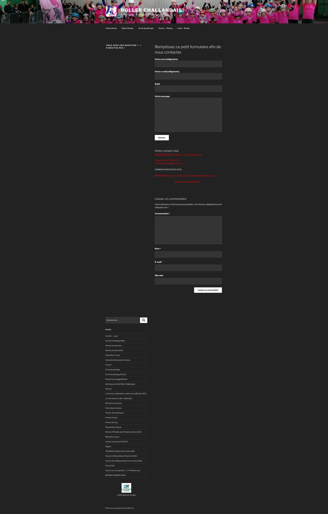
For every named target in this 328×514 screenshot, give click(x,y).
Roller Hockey (128, 28)
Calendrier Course (112, 355)
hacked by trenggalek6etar (116, 379)
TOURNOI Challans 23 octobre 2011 (120, 451)
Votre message (162, 96)
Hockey (108, 389)
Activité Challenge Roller (115, 341)
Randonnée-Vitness (113, 427)
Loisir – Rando (183, 28)
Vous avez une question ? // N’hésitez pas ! (123, 470)
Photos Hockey (111, 422)
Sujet (157, 84)
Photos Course (111, 417)
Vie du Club (110, 465)
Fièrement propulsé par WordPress (119, 508)
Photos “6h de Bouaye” (114, 413)
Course (108, 365)
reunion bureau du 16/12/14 (116, 441)
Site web (159, 275)
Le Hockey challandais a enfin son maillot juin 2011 (126, 393)
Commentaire (162, 213)
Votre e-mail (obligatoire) (167, 71)
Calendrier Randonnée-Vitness (117, 360)
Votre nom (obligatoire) (166, 59)
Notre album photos (113, 408)
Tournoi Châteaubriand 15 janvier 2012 (121, 456)
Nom (158, 248)
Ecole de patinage (145, 28)
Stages (108, 446)
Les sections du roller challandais (118, 398)
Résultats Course (112, 437)
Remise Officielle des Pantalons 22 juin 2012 (123, 432)
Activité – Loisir (111, 336)
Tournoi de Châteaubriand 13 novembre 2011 (123, 461)
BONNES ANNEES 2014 (115, 475)
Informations (111, 28)
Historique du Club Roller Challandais (120, 384)
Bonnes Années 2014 (114, 350)
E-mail (158, 262)
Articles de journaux (113, 345)
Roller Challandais (151, 10)
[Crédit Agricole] (126, 492)
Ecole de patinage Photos (115, 374)
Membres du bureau (113, 403)
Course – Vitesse (165, 28)
